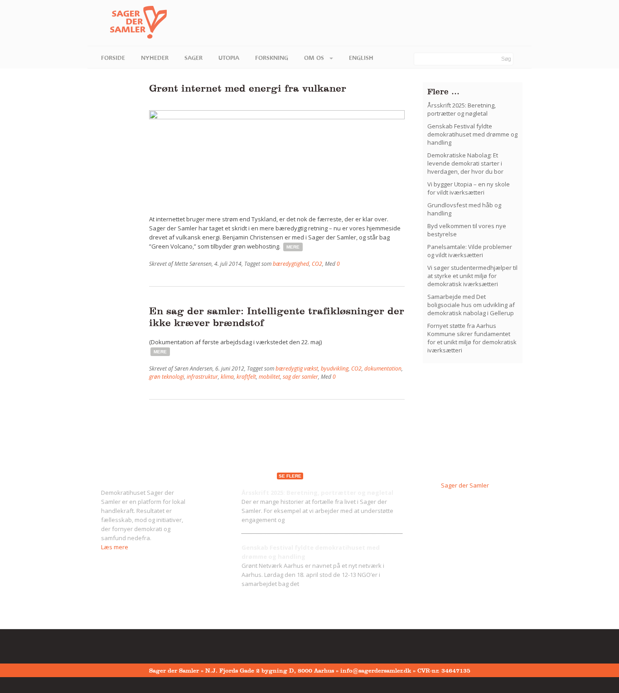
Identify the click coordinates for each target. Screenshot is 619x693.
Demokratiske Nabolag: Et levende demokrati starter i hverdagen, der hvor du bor (465, 163)
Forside (113, 57)
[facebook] (105, 644)
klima (227, 377)
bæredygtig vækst (297, 368)
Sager (193, 57)
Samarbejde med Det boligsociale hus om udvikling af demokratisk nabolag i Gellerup (471, 305)
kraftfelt (246, 377)
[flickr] (119, 644)
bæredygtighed (291, 264)
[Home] (127, 22)
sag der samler (300, 377)
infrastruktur (202, 377)
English (361, 57)
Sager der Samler (465, 485)
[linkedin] (147, 644)
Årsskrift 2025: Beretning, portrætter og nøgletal (461, 109)
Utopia (228, 57)
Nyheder (155, 57)
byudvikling (334, 368)
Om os (315, 57)
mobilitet (269, 377)
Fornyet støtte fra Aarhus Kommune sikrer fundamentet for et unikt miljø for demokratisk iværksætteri (472, 338)
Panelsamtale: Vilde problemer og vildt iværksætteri (469, 251)
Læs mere (114, 547)
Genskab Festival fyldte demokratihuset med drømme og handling (472, 134)
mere (293, 246)
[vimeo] (133, 644)
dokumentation (382, 368)
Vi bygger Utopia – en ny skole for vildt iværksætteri (468, 188)
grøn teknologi (166, 377)
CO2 (317, 264)
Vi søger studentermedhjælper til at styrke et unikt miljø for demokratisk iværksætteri (472, 276)
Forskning (271, 57)
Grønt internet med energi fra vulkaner (247, 88)
